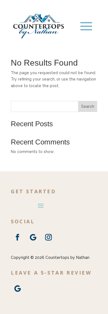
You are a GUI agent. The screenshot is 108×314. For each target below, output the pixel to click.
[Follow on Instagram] (48, 237)
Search (87, 106)
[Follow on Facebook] (17, 237)
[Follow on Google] (33, 237)
